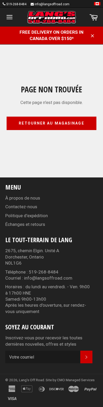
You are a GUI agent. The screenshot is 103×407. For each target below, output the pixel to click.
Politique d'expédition (26, 215)
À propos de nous (22, 198)
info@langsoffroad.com (52, 4)
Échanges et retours (25, 224)
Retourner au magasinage (51, 123)
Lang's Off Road (31, 380)
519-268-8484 (16, 4)
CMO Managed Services (76, 380)
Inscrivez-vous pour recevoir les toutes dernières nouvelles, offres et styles (43, 340)
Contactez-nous (21, 206)
